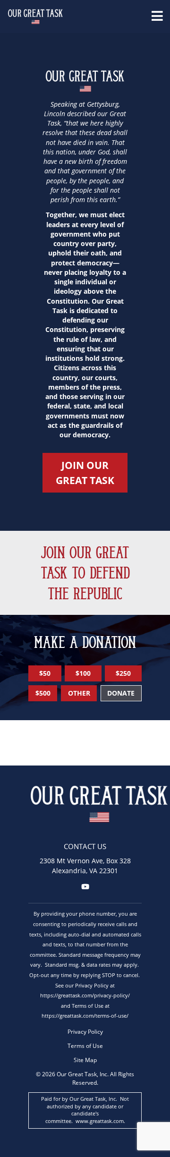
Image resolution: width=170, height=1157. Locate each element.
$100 (83, 673)
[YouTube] (85, 886)
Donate (121, 693)
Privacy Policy (85, 1031)
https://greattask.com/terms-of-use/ (85, 1015)
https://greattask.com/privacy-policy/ (85, 995)
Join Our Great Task (85, 472)
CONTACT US (85, 846)
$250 (123, 673)
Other (79, 693)
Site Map (85, 1059)
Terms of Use (85, 1045)
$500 (43, 693)
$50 (45, 673)
